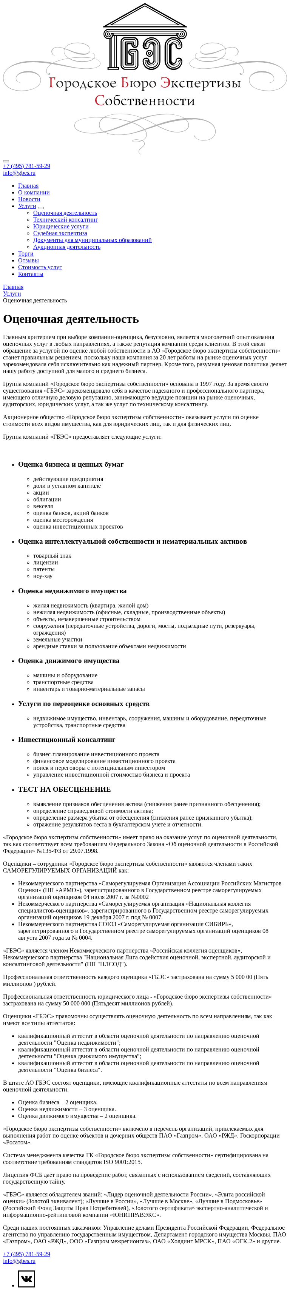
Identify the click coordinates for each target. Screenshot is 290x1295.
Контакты (30, 274)
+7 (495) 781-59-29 (26, 166)
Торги (26, 253)
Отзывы (28, 260)
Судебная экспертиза (60, 233)
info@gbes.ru (19, 173)
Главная (28, 185)
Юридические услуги (61, 226)
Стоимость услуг (40, 267)
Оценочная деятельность (65, 213)
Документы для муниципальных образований (92, 240)
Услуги (27, 206)
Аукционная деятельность (66, 247)
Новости (29, 199)
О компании (34, 192)
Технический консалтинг (65, 219)
